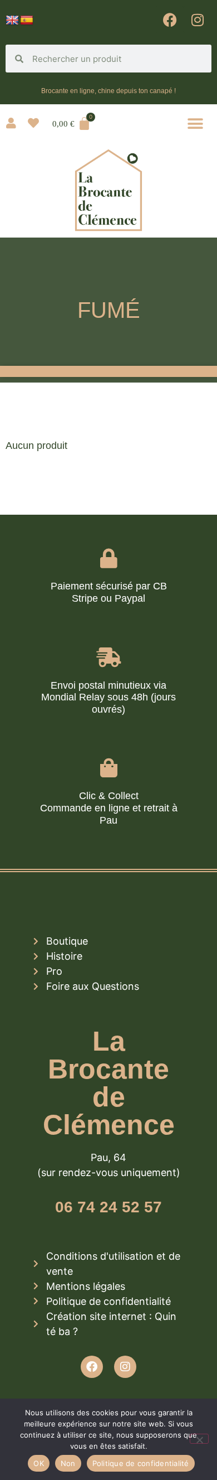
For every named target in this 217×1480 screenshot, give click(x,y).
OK (38, 1463)
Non (68, 1463)
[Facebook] (170, 19)
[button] (195, 123)
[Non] (199, 1439)
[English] (12, 20)
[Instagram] (197, 19)
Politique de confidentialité (140, 1463)
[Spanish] (26, 20)
